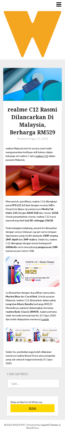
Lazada (45, 319)
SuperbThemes (49, 424)
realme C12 (41, 155)
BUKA (32, 408)
